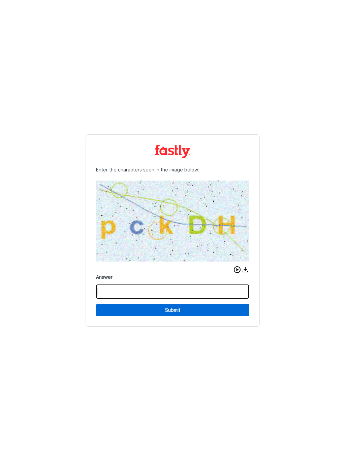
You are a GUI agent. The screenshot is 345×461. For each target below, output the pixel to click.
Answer (104, 277)
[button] (237, 270)
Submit (172, 310)
